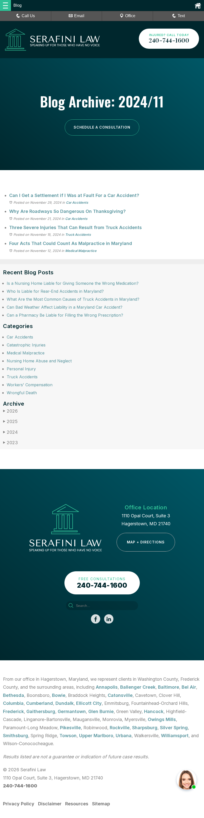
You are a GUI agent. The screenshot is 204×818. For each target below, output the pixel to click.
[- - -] (5, 5)
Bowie (58, 695)
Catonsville (120, 695)
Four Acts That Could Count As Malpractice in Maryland (70, 243)
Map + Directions (146, 542)
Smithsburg (15, 735)
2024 (10, 432)
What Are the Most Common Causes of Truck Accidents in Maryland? (73, 299)
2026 (10, 411)
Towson (68, 735)
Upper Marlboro (96, 735)
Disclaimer (49, 803)
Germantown (72, 711)
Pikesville (70, 727)
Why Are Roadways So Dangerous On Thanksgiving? (67, 211)
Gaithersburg (40, 711)
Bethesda (13, 695)
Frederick (13, 711)
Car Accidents (77, 202)
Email (79, 16)
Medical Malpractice (81, 251)
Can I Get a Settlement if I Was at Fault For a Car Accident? (74, 195)
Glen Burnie (101, 711)
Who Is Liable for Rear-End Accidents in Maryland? (55, 291)
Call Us (28, 16)
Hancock (153, 711)
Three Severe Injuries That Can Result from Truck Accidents (75, 227)
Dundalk (64, 703)
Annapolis (107, 687)
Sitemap (101, 803)
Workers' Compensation (29, 384)
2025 (10, 421)
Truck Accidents (78, 235)
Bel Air (189, 687)
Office (130, 16)
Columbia (13, 703)
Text (181, 16)
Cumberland (39, 703)
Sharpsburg (144, 727)
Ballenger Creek (137, 687)
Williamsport (175, 735)
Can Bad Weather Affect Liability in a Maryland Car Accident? (64, 307)
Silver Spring (174, 727)
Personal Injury (21, 368)
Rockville (120, 727)
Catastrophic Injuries (26, 344)
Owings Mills (162, 719)
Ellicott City (89, 703)
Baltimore (168, 687)
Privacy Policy (18, 803)
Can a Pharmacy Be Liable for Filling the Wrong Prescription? (65, 315)
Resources (76, 803)
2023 (10, 442)
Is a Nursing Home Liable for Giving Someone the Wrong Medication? (73, 283)
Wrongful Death (22, 392)
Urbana (124, 735)
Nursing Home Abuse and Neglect (39, 360)
